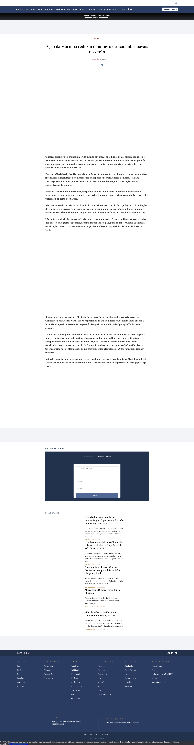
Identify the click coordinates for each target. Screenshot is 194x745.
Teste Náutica (127, 9)
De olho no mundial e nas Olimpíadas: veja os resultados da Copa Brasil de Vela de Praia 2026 (104, 545)
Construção (75, 666)
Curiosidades (90, 587)
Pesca (100, 690)
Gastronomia (103, 674)
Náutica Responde (107, 9)
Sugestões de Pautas (160, 682)
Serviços (30, 9)
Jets (18, 674)
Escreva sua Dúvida (85, 469)
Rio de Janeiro (130, 670)
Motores (47, 670)
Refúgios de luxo (104, 694)
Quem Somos (157, 666)
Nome (80, 482)
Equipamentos (45, 9)
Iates (19, 666)
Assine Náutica (169, 9)
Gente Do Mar (90, 607)
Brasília (128, 682)
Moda (100, 686)
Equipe (154, 670)
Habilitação (75, 670)
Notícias (91, 9)
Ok (10, 744)
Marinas (74, 678)
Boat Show (78, 9)
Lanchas (20, 678)
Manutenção (76, 674)
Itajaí (127, 674)
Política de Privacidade (20, 744)
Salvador (128, 686)
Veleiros (20, 686)
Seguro (74, 694)
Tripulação (75, 698)
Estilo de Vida (63, 9)
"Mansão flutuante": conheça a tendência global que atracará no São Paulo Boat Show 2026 (104, 520)
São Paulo (129, 666)
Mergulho (102, 682)
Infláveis (20, 670)
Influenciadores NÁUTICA (162, 674)
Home (96, 38)
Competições (90, 629)
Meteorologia (76, 686)
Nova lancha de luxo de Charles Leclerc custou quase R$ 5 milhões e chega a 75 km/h (103, 570)
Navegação (48, 674)
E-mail (80, 489)
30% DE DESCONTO (103, 17)
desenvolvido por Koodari (97, 738)
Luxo (100, 678)
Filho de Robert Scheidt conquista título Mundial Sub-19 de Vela (102, 614)
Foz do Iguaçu (130, 678)
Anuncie (155, 678)
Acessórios (48, 666)
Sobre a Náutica (160, 661)
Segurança (48, 678)
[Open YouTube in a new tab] (102, 65)
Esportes (101, 670)
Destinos (101, 666)
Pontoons (21, 682)
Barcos (19, 9)
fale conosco (105, 734)
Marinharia (75, 682)
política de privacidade (91, 734)
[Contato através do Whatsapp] (166, 654)
